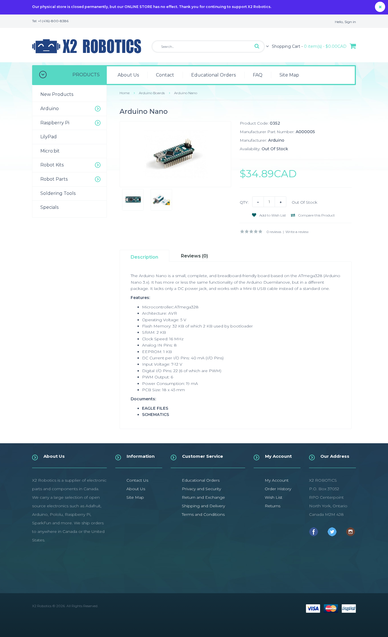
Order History (278, 488)
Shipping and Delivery (203, 505)
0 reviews (274, 232)
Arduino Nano (185, 93)
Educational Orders (201, 480)
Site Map (135, 497)
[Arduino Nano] (175, 154)
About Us (135, 488)
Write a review (296, 232)
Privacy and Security (201, 488)
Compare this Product (316, 215)
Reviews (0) (194, 256)
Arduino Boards (152, 93)
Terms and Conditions (203, 514)
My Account (277, 480)
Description (144, 257)
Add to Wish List (272, 215)
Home (125, 93)
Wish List (273, 497)
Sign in (350, 22)
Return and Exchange (203, 497)
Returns (272, 505)
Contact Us (137, 480)
